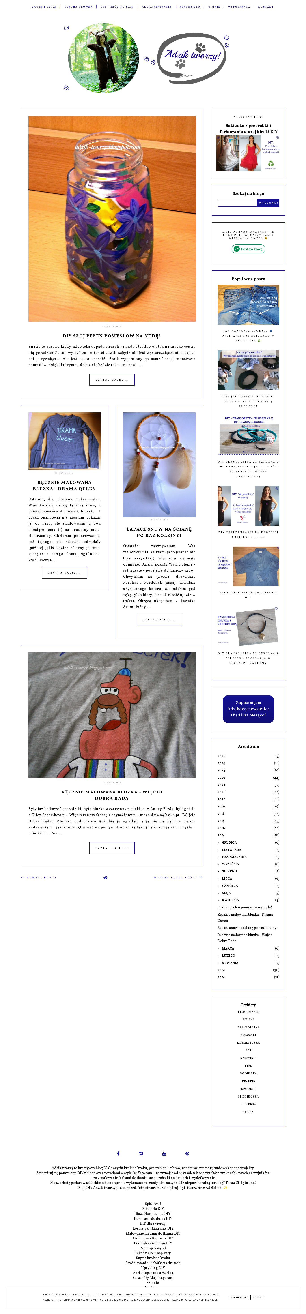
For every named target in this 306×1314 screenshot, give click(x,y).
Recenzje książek (153, 1248)
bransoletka (248, 1027)
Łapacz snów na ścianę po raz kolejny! (159, 532)
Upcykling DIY (153, 1268)
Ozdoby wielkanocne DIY (153, 1238)
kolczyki (248, 1035)
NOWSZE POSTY (41, 877)
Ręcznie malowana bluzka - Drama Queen (64, 486)
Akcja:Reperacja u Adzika (153, 1273)
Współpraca (239, 7)
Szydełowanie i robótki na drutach (153, 1263)
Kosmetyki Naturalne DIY (153, 1228)
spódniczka (248, 1097)
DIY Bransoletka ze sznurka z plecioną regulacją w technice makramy (248, 658)
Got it (257, 1297)
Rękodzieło (190, 7)
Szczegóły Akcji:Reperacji (153, 1277)
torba (248, 1112)
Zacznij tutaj (44, 7)
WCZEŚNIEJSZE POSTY (176, 877)
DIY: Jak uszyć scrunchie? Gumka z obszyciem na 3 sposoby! (248, 401)
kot (248, 1050)
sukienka (248, 1104)
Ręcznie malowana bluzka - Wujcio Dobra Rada (112, 795)
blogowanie (248, 1012)
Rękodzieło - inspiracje (153, 1253)
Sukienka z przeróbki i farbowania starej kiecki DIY (249, 129)
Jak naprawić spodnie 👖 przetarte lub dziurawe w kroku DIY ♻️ (248, 335)
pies (248, 1066)
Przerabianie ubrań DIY (153, 1243)
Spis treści (153, 1204)
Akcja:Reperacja (157, 7)
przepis (248, 1081)
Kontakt (266, 7)
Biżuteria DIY (153, 1209)
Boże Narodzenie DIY (153, 1213)
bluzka (248, 1020)
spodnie (248, 1089)
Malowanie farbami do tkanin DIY (153, 1233)
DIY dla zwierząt (153, 1223)
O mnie (214, 7)
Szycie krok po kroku (153, 1258)
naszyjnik (248, 1058)
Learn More (238, 1297)
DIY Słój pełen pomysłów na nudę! (112, 336)
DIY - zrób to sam (117, 7)
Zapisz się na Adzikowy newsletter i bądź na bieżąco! (248, 709)
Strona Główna (79, 7)
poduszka (248, 1074)
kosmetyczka (248, 1043)
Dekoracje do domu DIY (153, 1218)
